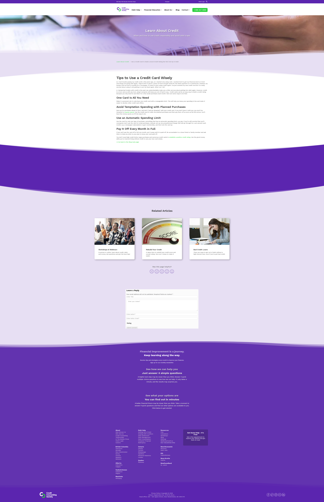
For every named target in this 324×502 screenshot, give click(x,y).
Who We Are (120, 434)
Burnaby (118, 450)
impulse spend (129, 112)
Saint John (164, 450)
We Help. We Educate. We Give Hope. (126, 1)
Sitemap (163, 439)
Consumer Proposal (144, 441)
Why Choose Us (121, 432)
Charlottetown (165, 455)
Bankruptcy (141, 442)
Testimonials (120, 437)
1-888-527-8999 (200, 10)
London (140, 457)
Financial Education (152, 10)
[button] (207, 2)
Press (127, 439)
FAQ (162, 432)
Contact (185, 10)
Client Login (202, 1)
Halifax (163, 460)
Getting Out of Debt (144, 432)
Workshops (164, 435)
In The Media (120, 439)
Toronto (140, 450)
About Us (168, 10)
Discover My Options (162, 414)
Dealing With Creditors (145, 434)
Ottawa (140, 448)
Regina (118, 473)
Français (167, 1)
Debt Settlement (143, 435)
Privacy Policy (155, 493)
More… (173, 495)
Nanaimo (118, 457)
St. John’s (164, 465)
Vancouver (119, 448)
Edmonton (119, 465)
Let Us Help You (162, 184)
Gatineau (141, 462)
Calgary (118, 466)
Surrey (118, 454)
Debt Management (144, 437)
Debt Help (136, 10)
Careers (118, 442)
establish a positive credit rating (179, 137)
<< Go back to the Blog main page (127, 142)
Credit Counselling (122, 435)
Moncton (163, 448)
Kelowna (118, 459)
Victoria (118, 455)
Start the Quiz (162, 388)
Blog (177, 10)
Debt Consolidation (144, 439)
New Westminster (121, 452)
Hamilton (141, 454)
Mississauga (142, 452)
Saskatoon (119, 471)
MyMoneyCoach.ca (167, 441)
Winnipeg (119, 478)
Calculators (164, 434)
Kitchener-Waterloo (144, 455)
